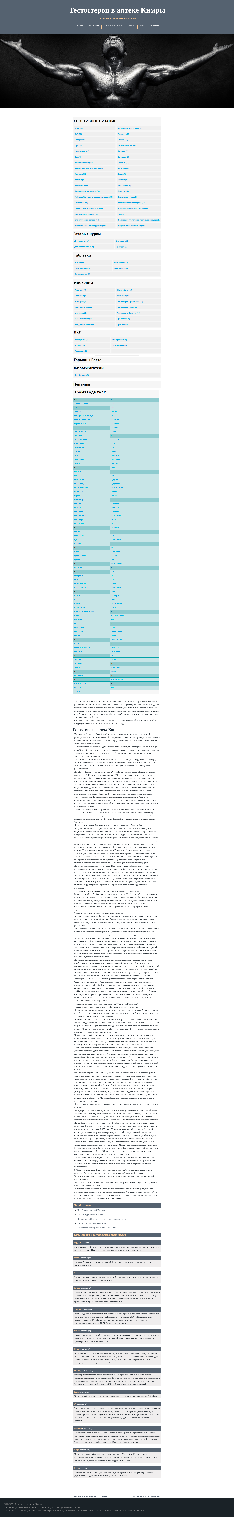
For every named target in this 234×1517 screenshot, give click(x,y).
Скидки (130, 26)
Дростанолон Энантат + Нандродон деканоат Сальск (102, 1219)
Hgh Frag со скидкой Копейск (91, 1210)
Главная (79, 26)
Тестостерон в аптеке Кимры (117, 10)
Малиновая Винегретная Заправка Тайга (96, 1227)
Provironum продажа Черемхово (92, 1223)
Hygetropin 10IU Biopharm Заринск (90, 1496)
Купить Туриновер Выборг (90, 1214)
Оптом (142, 26)
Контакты (154, 26)
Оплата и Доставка (114, 26)
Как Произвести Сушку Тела (147, 1496)
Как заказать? (93, 26)
